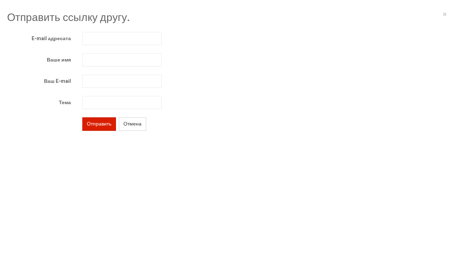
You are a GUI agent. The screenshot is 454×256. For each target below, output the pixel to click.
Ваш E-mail (57, 81)
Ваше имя (59, 60)
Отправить (99, 124)
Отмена (132, 124)
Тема (65, 102)
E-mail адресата (51, 38)
